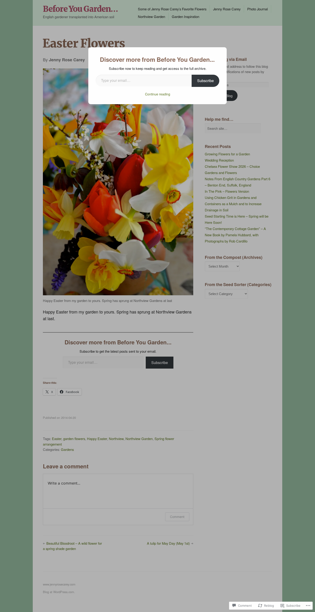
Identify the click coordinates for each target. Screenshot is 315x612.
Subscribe (205, 80)
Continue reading (157, 94)
